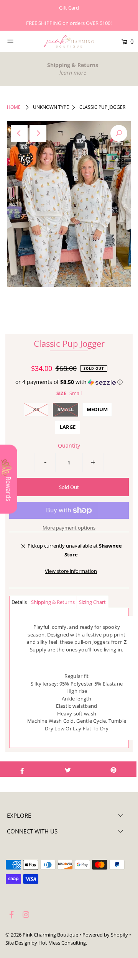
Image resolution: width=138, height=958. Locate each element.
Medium (97, 409)
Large (68, 426)
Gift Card (69, 7)
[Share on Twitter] (68, 769)
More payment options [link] (69, 527)
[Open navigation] (18, 40)
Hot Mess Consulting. (62, 942)
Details (19, 602)
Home (14, 107)
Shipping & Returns (53, 602)
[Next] (38, 133)
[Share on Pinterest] (113, 769)
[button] (68, 382)
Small (66, 409)
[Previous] (19, 133)
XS (36, 409)
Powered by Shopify (105, 934)
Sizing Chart (92, 602)
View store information (71, 571)
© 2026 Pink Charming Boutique (41, 934)
